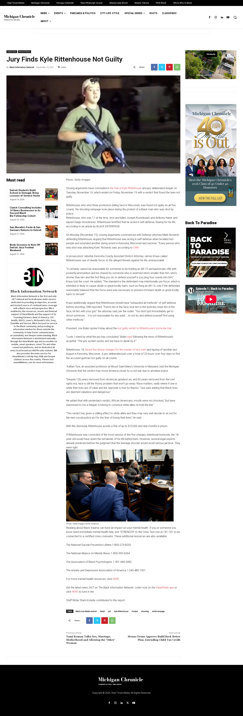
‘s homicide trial (162, 328)
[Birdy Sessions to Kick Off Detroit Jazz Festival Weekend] (51, 249)
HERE (116, 579)
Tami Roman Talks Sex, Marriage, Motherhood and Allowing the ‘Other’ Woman (90, 640)
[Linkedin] (222, 17)
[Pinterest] (169, 67)
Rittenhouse (146, 328)
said (129, 336)
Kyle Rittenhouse (132, 188)
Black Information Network (22, 67)
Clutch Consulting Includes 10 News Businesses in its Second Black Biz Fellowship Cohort (26, 211)
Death (102, 611)
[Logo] (121, 683)
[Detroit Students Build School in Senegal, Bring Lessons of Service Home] (51, 194)
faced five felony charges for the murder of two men (115, 349)
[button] (235, 17)
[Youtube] (228, 17)
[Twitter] (162, 67)
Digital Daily (11, 51)
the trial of (116, 188)
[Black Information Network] (34, 277)
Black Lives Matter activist (86, 611)
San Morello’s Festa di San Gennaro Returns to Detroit (25, 229)
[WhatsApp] (177, 67)
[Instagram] (215, 17)
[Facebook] (209, 17)
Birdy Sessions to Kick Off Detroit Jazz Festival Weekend (25, 247)
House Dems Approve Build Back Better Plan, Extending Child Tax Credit (154, 638)
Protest (135, 611)
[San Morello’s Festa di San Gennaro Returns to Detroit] (51, 231)
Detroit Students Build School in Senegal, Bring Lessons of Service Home (25, 193)
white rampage (158, 611)
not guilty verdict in (129, 328)
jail (109, 611)
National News (24, 51)
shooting (145, 611)
